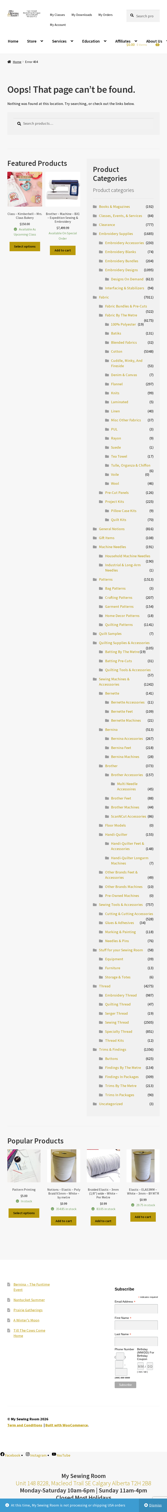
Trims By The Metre (120, 1085)
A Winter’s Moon (26, 1320)
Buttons (111, 1058)
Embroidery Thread (121, 995)
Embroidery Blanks (120, 251)
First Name (123, 1318)
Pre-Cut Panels (117, 492)
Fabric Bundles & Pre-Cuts (126, 306)
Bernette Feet (122, 711)
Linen (115, 411)
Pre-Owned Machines (122, 895)
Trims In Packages (119, 1094)
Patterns (106, 579)
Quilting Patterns (119, 624)
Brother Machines (125, 807)
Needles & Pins (117, 940)
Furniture (112, 968)
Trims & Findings (112, 1049)
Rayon (116, 438)
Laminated (119, 402)
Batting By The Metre (122, 651)
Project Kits (114, 501)
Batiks (116, 333)
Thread (105, 986)
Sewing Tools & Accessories (121, 904)
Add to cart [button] (63, 250)
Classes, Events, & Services (120, 215)
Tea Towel (119, 456)
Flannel (117, 384)
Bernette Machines (126, 720)
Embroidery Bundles (121, 261)
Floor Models (115, 825)
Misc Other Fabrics (126, 420)
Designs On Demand (127, 279)
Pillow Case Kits (123, 510)
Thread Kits (114, 1040)
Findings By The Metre (123, 1067)
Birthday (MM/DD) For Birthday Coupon (145, 1354)
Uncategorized (111, 1103)
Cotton (116, 351)
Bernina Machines (125, 756)
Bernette (112, 693)
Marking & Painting (120, 931)
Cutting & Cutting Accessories (129, 913)
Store (31, 41)
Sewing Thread (117, 1022)
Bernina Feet (121, 747)
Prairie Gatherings (28, 1310)
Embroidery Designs (121, 270)
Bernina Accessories (127, 738)
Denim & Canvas (124, 374)
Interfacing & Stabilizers (124, 288)
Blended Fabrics (124, 342)
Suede (116, 447)
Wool (115, 483)
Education (91, 41)
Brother (111, 765)
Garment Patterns (119, 606)
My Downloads (81, 15)
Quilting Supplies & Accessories (124, 642)
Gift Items (106, 537)
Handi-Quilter (116, 834)
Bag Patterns (115, 588)
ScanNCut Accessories (128, 816)
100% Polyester (123, 324)
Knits (115, 393)
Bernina (111, 729)
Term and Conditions (24, 1425)
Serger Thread (116, 1013)
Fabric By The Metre (121, 315)
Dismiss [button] (155, 1505)
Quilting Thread (118, 1004)
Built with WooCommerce (66, 1425)
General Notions (112, 528)
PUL (114, 429)
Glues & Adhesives (119, 922)
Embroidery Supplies (116, 233)
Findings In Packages (122, 1076)
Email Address (125, 1302)
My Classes (57, 15)
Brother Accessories (127, 774)
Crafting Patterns (118, 597)
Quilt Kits (118, 519)
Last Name (123, 1334)
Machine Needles (112, 546)
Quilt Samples (110, 633)
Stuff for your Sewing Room (121, 950)
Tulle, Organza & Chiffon (130, 465)
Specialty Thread (118, 1031)
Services (59, 41)
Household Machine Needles (127, 556)
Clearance (107, 224)
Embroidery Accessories (124, 242)
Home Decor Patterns (122, 615)
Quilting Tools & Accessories (128, 669)
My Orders (105, 15)
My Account (58, 25)
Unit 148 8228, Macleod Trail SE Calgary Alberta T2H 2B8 (83, 1483)
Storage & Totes (118, 977)
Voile (115, 474)
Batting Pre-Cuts (118, 661)
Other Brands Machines (124, 886)
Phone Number (124, 1349)
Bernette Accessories (128, 702)
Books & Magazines (114, 206)
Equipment (114, 959)
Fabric (104, 297)
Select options (24, 246)
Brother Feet (121, 798)
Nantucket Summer (29, 1299)
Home (13, 41)
